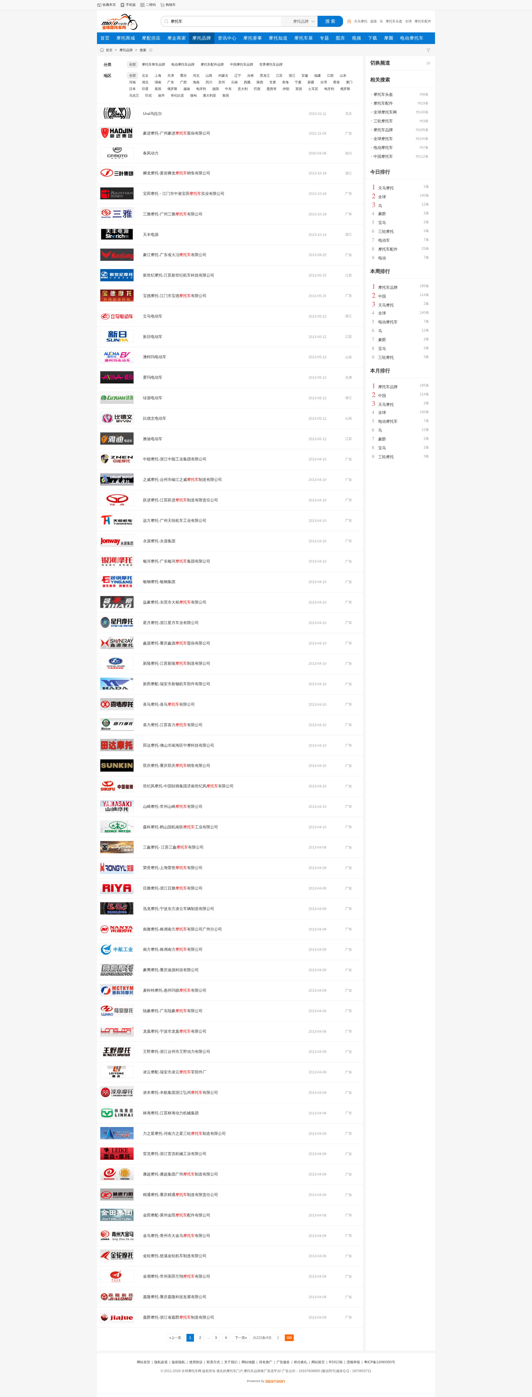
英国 (298, 89)
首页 (109, 50)
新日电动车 (152, 336)
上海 (158, 76)
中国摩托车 (383, 156)
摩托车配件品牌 (212, 64)
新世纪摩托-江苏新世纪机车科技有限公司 (178, 275)
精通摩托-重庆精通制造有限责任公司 (180, 1194)
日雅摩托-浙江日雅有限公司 (173, 888)
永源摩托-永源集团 (159, 541)
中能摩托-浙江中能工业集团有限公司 (174, 459)
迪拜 (161, 95)
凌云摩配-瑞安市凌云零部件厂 (174, 1072)
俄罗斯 (172, 89)
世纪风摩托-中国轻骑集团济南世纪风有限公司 (188, 786)
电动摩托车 (383, 147)
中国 (382, 296)
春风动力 (150, 153)
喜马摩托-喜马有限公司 (169, 704)
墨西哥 (272, 89)
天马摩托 (360, 21)
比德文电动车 (154, 418)
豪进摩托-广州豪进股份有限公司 (176, 133)
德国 (215, 89)
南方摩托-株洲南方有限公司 (173, 949)
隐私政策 (161, 1362)
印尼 (148, 95)
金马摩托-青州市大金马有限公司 (176, 1235)
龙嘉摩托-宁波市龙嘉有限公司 (174, 1031)
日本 (132, 89)
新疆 (311, 82)
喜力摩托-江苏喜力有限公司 (173, 725)
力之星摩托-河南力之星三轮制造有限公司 (184, 1133)
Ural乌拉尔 (152, 113)
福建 (317, 76)
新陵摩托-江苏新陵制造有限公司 (176, 663)
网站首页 (143, 1362)
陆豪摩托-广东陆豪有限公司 (173, 1011)
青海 (285, 82)
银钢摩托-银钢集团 (159, 581)
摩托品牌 (126, 50)
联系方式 (213, 1362)
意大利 (243, 89)
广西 (183, 82)
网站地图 (248, 1362)
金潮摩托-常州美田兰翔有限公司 (176, 1276)
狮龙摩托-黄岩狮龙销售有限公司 (176, 173)
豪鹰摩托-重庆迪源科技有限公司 (171, 970)
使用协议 (196, 1362)
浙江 (292, 76)
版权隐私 (178, 1362)
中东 (228, 89)
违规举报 (353, 1362)
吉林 (250, 76)
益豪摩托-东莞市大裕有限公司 (174, 602)
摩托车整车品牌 (153, 64)
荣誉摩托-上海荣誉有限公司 (173, 867)
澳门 (349, 82)
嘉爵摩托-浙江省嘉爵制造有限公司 (178, 1317)
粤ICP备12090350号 (379, 1362)
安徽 (304, 76)
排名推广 (265, 1362)
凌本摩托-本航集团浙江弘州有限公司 (180, 1092)
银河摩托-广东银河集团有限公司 (176, 561)
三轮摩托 (386, 231)
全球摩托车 (383, 138)
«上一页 (175, 1338)
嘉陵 (373, 21)
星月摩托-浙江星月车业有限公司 (171, 622)
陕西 (260, 82)
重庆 (183, 76)
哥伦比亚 (177, 95)
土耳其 (313, 89)
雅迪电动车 (152, 439)
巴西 (257, 89)
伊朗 (286, 89)
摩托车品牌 (383, 130)
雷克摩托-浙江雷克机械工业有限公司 (174, 1153)
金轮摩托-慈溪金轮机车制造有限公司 (174, 1256)
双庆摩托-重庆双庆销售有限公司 (176, 765)
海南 (196, 82)
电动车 (384, 240)
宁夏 (298, 82)
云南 (234, 82)
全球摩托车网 (385, 112)
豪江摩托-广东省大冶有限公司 (174, 254)
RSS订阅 (335, 1362)
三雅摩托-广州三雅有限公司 (173, 214)
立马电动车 (152, 316)
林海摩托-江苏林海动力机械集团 (171, 1113)
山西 (209, 76)
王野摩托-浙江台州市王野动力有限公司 (176, 1051)
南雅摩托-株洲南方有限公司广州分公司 (182, 929)
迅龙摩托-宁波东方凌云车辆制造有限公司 (178, 908)
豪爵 (382, 214)
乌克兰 (134, 95)
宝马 (382, 222)
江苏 (279, 76)
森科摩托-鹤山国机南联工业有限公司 (180, 827)
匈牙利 (201, 89)
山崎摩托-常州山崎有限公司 (173, 806)
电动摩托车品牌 (183, 64)
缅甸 (193, 95)
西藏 (247, 82)
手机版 (131, 5)
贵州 (221, 82)
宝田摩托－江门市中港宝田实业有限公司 (183, 193)
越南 (186, 89)
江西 (330, 76)
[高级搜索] (347, 21)
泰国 (225, 95)
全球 (408, 21)
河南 (132, 82)
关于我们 (230, 1362)
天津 (170, 76)
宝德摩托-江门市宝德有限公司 (174, 295)
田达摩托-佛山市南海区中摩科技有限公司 (178, 745)
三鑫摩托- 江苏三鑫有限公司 (173, 847)
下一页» (241, 1338)
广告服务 (283, 1362)
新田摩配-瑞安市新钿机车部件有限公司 (176, 684)
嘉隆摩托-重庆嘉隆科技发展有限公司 (174, 1297)
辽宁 (237, 76)
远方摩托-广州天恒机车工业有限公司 (174, 520)
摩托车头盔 (394, 21)
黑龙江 (265, 76)
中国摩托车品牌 (241, 64)
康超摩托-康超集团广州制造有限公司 (180, 1174)
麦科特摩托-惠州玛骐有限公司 (174, 990)
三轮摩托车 (383, 121)
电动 (382, 258)
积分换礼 (300, 1362)
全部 (132, 64)
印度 (145, 89)
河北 (196, 76)
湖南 (158, 82)
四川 (209, 82)
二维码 (151, 5)
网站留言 (318, 1362)
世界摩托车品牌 (271, 64)
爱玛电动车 (152, 377)
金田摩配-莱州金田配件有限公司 (176, 1215)
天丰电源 (150, 234)
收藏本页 (109, 5)
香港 (336, 82)
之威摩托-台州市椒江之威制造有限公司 (182, 479)
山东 (343, 76)
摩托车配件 (423, 21)
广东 (170, 82)
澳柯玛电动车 (154, 357)
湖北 (145, 82)
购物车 (171, 5)
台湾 (323, 82)
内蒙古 (223, 76)
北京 (145, 76)
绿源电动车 (152, 398)
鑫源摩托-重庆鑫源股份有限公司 (176, 643)
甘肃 (272, 82)
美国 (158, 89)
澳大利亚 (209, 95)
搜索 (143, 50)
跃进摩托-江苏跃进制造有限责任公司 (180, 500)
